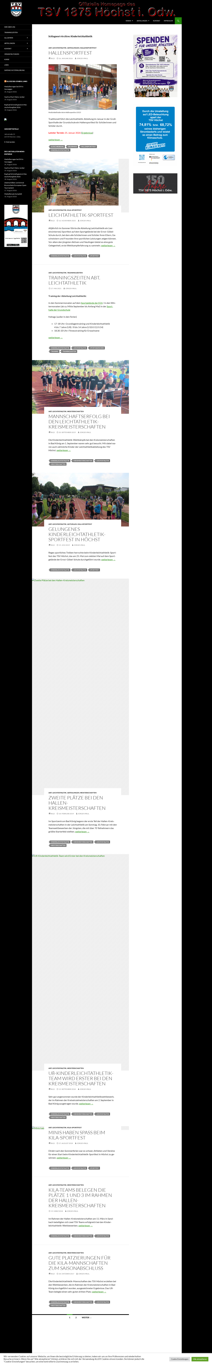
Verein (128, 21)
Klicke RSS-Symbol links (17, 81)
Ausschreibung (57, 146)
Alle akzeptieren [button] (200, 1359)
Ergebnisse (87, 132)
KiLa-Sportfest (74, 210)
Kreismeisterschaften (82, 461)
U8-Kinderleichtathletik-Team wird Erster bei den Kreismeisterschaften (80, 1078)
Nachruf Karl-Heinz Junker (14, 97)
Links (6, 65)
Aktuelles (72, 524)
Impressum (168, 21)
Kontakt (156, 21)
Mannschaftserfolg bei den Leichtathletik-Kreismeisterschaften (79, 421)
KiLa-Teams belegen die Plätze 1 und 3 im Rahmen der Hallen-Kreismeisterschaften (80, 1197)
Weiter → (87, 1317)
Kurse (6, 59)
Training (54, 351)
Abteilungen (142, 21)
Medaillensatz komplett (13, 194)
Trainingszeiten (75, 273)
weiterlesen (55, 139)
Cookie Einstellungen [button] (179, 1359)
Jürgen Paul (82, 58)
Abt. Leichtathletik (57, 48)
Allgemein (8, 38)
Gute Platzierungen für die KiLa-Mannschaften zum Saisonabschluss (79, 1263)
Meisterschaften (75, 411)
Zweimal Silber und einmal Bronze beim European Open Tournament (15, 185)
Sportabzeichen (97, 348)
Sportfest (94, 256)
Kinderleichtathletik (60, 150)
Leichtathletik (79, 256)
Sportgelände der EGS (92, 302)
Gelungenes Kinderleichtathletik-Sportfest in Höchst (77, 534)
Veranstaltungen (11, 54)
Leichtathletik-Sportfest (80, 215)
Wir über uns (9, 27)
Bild (53, 58)
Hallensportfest (88, 48)
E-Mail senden (9, 142)
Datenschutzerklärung (14, 70)
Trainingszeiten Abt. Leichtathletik (74, 280)
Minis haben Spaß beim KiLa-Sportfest (76, 1135)
